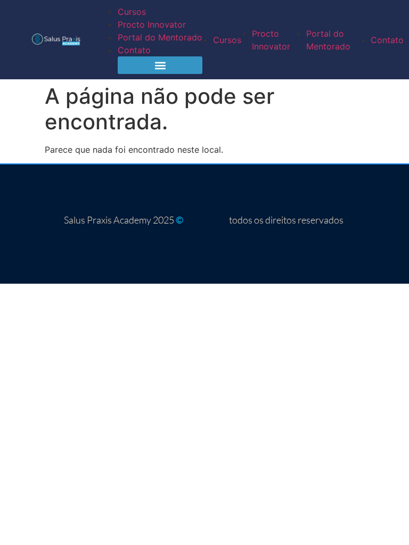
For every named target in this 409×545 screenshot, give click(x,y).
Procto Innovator (152, 24)
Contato (134, 50)
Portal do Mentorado (160, 37)
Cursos (132, 11)
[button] (160, 65)
